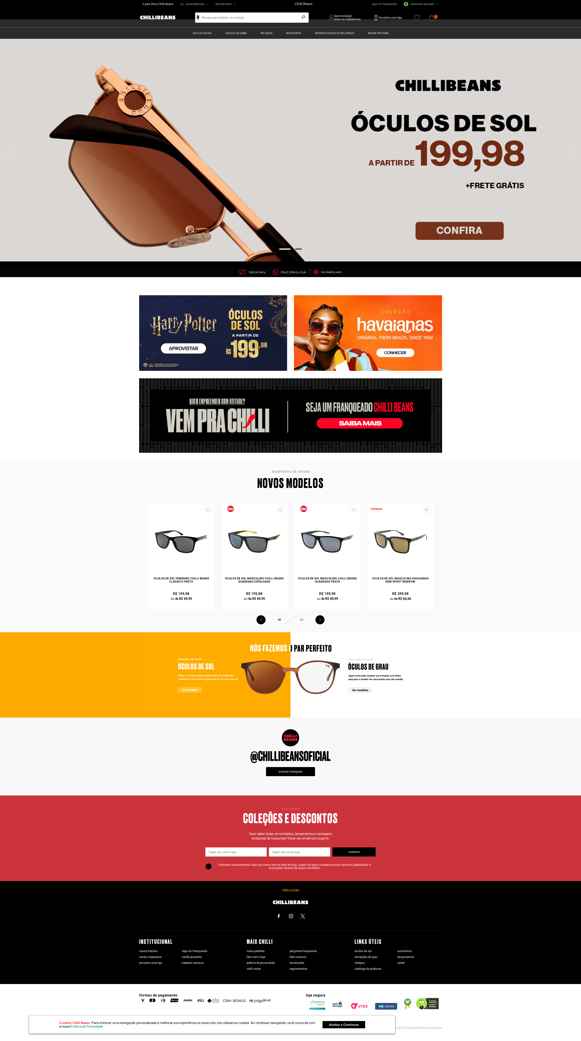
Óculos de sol (202, 33)
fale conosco (298, 957)
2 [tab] (298, 249)
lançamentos (405, 957)
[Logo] (161, 17)
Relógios (267, 33)
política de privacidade (261, 963)
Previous (9, 152)
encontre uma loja (150, 963)
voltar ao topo (290, 889)
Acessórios (293, 33)
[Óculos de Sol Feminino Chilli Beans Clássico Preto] (181, 541)
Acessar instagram (290, 771)
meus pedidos (256, 951)
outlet (401, 963)
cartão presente (192, 957)
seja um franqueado (384, 4)
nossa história (148, 951)
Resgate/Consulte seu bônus (334, 33)
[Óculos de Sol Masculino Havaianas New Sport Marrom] (400, 541)
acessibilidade (195, 4)
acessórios (404, 951)
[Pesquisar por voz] (198, 17)
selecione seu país (422, 4)
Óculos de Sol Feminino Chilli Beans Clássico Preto (181, 580)
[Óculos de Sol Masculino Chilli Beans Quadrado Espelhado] (254, 541)
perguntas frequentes (303, 951)
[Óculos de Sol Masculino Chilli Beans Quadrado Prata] (327, 541)
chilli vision (254, 968)
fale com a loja (256, 957)
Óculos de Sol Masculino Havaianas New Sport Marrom (400, 580)
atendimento (223, 4)
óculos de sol (363, 951)
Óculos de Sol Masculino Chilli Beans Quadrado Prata (327, 580)
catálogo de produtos (368, 968)
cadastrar (354, 852)
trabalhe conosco (193, 963)
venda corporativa (150, 957)
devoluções (297, 963)
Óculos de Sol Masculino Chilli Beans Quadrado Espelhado (254, 580)
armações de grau (366, 957)
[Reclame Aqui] (406, 1008)
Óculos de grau (236, 33)
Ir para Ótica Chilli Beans (158, 4)
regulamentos (298, 968)
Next (571, 152)
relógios (360, 963)
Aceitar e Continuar (344, 1024)
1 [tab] (285, 249)
